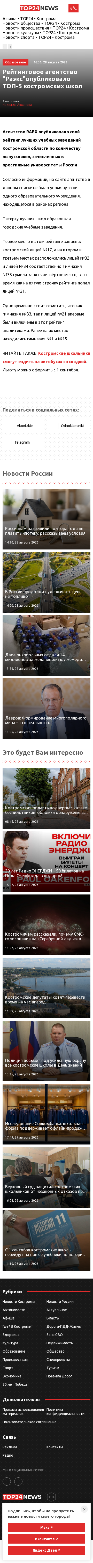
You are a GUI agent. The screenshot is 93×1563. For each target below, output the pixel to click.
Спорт (8, 1368)
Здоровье (11, 1335)
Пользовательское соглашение (30, 1422)
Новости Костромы (19, 1302)
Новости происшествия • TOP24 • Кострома (46, 28)
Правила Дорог (59, 1376)
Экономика (12, 1376)
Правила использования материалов (23, 1411)
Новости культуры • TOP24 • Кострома (41, 32)
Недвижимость (60, 1343)
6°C (73, 8)
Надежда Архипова (17, 104)
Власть (53, 1318)
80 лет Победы (15, 1384)
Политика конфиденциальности (65, 1411)
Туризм (53, 1368)
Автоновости (14, 1310)
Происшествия (15, 1359)
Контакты (55, 1447)
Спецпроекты (58, 1359)
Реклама (10, 1447)
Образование (14, 1351)
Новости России (60, 1302)
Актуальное (57, 1310)
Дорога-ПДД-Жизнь (64, 1326)
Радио (8, 1455)
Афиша (8, 1318)
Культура (10, 1343)
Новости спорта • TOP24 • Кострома (39, 37)
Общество (56, 1351)
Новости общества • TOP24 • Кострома (41, 23)
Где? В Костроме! (17, 1326)
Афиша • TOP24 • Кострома (30, 18)
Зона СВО (55, 1335)
